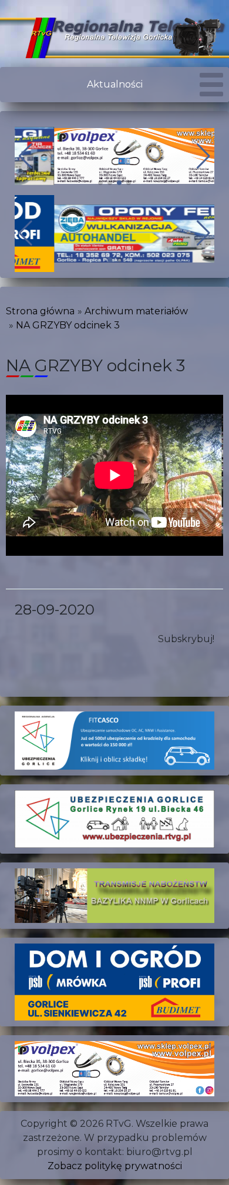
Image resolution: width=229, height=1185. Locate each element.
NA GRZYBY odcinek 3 (68, 325)
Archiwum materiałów (136, 311)
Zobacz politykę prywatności (115, 1165)
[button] (100, 182)
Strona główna (40, 311)
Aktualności (115, 84)
